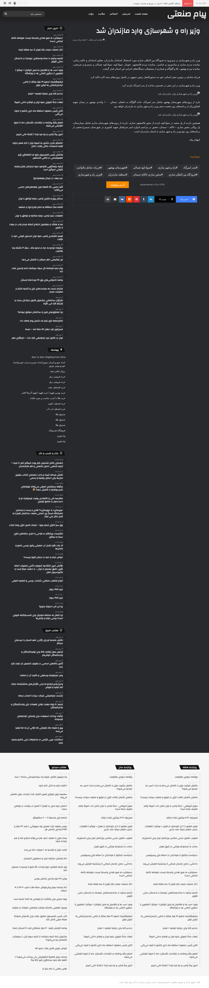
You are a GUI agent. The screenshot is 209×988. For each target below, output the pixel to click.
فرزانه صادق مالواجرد (88, 167)
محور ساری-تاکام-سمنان (147, 174)
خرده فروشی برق (57, 376)
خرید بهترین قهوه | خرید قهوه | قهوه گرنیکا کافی (43, 392)
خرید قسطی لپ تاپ (56, 409)
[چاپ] (107, 199)
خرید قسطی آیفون (56, 403)
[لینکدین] (151, 199)
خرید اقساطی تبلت (56, 387)
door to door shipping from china (48, 357)
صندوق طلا (60, 414)
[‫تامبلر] (143, 199)
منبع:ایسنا (195, 156)
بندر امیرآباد (189, 167)
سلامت (101, 14)
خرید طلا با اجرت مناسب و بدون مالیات (47, 398)
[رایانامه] (115, 199)
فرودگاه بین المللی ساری (182, 174)
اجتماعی (114, 14)
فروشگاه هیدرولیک (57, 430)
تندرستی (126, 14)
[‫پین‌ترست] (136, 199)
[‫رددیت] (129, 199)
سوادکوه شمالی (141, 167)
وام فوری (61, 435)
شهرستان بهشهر (117, 167)
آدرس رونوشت (117, 184)
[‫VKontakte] (122, 199)
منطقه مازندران (117, 174)
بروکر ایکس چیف (57, 371)
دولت (91, 14)
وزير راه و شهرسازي (89, 174)
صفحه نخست (141, 14)
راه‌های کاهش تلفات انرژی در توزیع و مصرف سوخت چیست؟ (153, 3)
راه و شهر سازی (167, 167)
